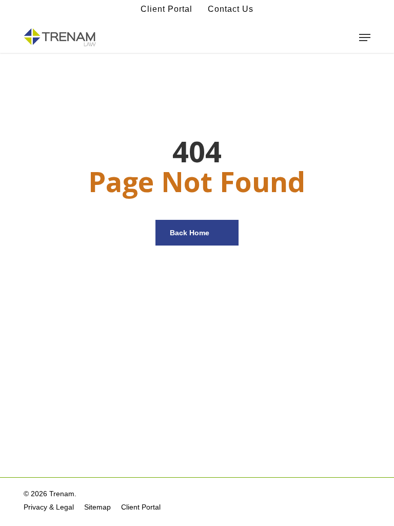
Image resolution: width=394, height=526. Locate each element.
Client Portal (166, 9)
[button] (364, 37)
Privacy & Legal (49, 507)
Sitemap (97, 507)
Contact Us (230, 9)
